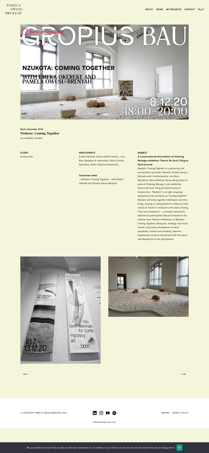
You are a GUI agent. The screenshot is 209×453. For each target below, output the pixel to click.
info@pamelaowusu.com (104, 422)
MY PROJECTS (173, 9)
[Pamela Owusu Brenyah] (14, 9)
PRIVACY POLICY (180, 412)
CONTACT (190, 9)
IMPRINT (165, 412)
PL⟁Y (201, 9)
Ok (179, 447)
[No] (205, 447)
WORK (159, 9)
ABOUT (149, 9)
